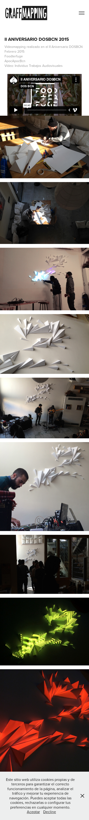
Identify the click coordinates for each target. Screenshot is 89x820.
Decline (49, 811)
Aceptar (33, 811)
